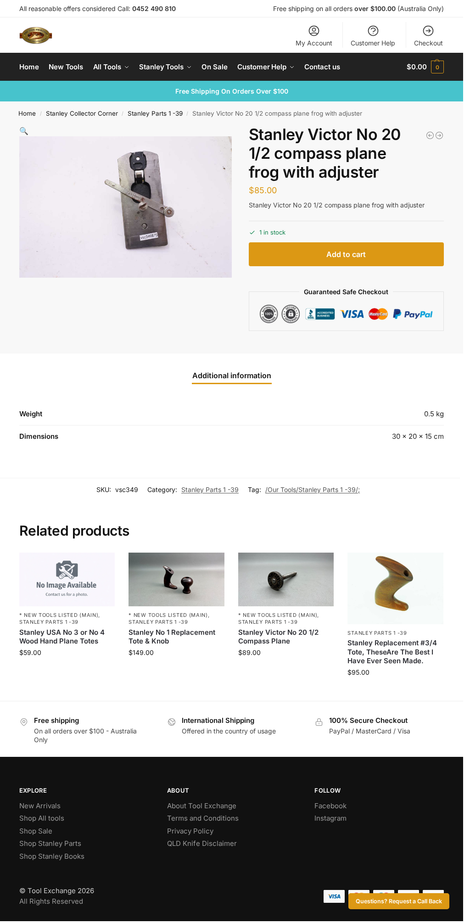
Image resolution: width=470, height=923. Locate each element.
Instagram (330, 818)
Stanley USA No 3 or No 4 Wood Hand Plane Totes (62, 637)
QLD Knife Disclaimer (202, 843)
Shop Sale (35, 831)
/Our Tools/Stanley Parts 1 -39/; (312, 489)
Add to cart (346, 254)
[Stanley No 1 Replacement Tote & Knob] (176, 579)
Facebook (330, 805)
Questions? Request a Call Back (399, 901)
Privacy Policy (190, 831)
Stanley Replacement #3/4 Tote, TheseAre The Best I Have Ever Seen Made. (392, 651)
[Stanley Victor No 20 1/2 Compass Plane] (286, 579)
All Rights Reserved (51, 901)
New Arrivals (40, 805)
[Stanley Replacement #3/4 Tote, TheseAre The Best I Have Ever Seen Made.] (395, 588)
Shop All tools (41, 818)
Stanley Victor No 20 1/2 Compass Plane (278, 637)
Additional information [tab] (231, 375)
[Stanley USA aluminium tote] (430, 135)
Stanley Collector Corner (82, 113)
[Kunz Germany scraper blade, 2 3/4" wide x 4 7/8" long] (439, 135)
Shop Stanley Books (51, 856)
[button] (425, 67)
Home (27, 113)
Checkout (428, 43)
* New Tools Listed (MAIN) (59, 615)
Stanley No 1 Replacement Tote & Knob (172, 637)
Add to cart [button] (67, 672)
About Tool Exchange (201, 805)
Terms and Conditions (203, 818)
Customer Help (373, 43)
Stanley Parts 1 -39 (155, 113)
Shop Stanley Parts (50, 843)
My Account (314, 43)
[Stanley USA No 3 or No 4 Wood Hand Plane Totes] (67, 579)
